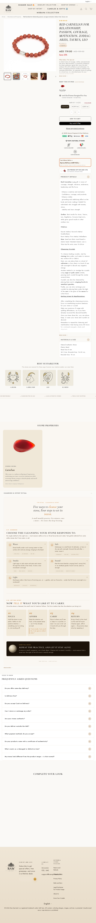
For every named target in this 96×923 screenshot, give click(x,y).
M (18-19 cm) (75, 106)
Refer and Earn (58, 883)
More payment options (75, 128)
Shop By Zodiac (68, 5)
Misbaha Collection (48, 13)
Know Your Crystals (59, 898)
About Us (56, 894)
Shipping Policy (58, 874)
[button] (63, 20)
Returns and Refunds (57, 869)
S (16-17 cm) (65, 106)
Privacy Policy (58, 879)
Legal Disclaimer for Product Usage (59, 888)
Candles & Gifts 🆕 (57, 9)
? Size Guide (87, 102)
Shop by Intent (35, 9)
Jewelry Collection (47, 5)
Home (3, 17)
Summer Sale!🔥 (26, 5)
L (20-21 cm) (85, 106)
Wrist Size (80, 102)
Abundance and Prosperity (14, 17)
